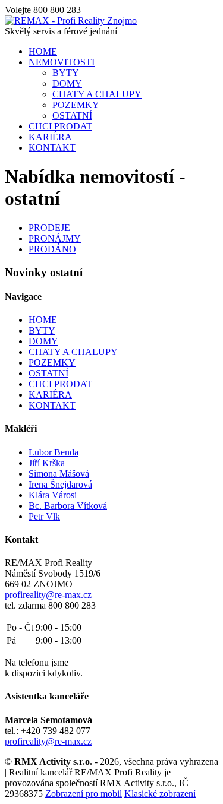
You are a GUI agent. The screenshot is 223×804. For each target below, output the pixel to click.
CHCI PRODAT (60, 126)
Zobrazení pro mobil (83, 794)
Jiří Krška (47, 463)
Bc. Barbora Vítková (68, 506)
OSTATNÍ (72, 115)
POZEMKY (75, 105)
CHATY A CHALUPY (97, 94)
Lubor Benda (53, 452)
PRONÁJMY (55, 238)
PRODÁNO (52, 249)
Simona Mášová (59, 474)
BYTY (65, 73)
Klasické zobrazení (160, 794)
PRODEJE (49, 228)
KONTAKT (52, 148)
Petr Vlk (44, 516)
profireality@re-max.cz (48, 595)
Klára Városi (53, 495)
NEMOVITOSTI (62, 62)
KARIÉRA (50, 137)
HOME (43, 51)
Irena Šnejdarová (60, 484)
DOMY (67, 83)
